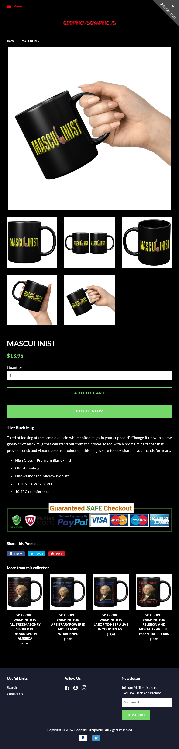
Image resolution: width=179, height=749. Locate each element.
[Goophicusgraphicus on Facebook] (67, 689)
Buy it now (89, 410)
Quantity (14, 367)
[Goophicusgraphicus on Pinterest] (75, 689)
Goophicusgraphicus (88, 730)
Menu (17, 6)
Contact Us (15, 694)
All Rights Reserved (118, 730)
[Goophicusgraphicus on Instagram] (83, 689)
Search (12, 687)
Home (10, 41)
